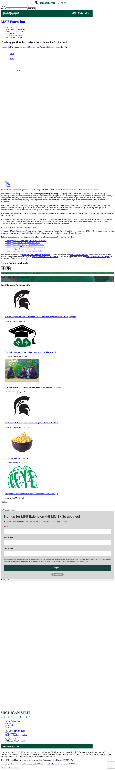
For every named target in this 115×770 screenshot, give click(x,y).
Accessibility (9, 725)
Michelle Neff (6, 47)
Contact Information (12, 721)
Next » (13, 510)
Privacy (8, 727)
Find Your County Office (14, 31)
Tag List (6, 580)
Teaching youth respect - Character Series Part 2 (22, 243)
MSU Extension (13, 22)
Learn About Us (11, 27)
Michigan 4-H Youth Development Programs (17, 231)
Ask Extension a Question (14, 35)
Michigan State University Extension (41, 47)
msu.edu (13, 733)
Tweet (12, 59)
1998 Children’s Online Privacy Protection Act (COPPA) (55, 764)
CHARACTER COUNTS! (76, 219)
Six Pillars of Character (36, 219)
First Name (8, 537)
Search (3, 8)
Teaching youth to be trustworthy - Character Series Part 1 (25, 241)
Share (12, 54)
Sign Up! (57, 568)
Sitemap (8, 723)
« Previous (5, 510)
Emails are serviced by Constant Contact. (77, 561)
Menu (10, 768)
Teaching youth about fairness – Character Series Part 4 (25, 247)
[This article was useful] (3, 268)
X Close (4, 502)
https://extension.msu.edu (79, 255)
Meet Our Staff (10, 33)
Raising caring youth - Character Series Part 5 (21, 249)
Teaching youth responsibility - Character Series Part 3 (24, 245)
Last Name (8, 548)
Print (8, 184)
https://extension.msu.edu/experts (97, 257)
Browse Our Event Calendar (15, 29)
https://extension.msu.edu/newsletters (45, 257)
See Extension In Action (14, 37)
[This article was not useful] (8, 268)
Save (18, 70)
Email (9, 186)
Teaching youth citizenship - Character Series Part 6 (23, 251)
